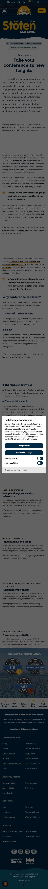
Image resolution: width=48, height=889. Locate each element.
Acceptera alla (24, 445)
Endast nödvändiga (24, 452)
